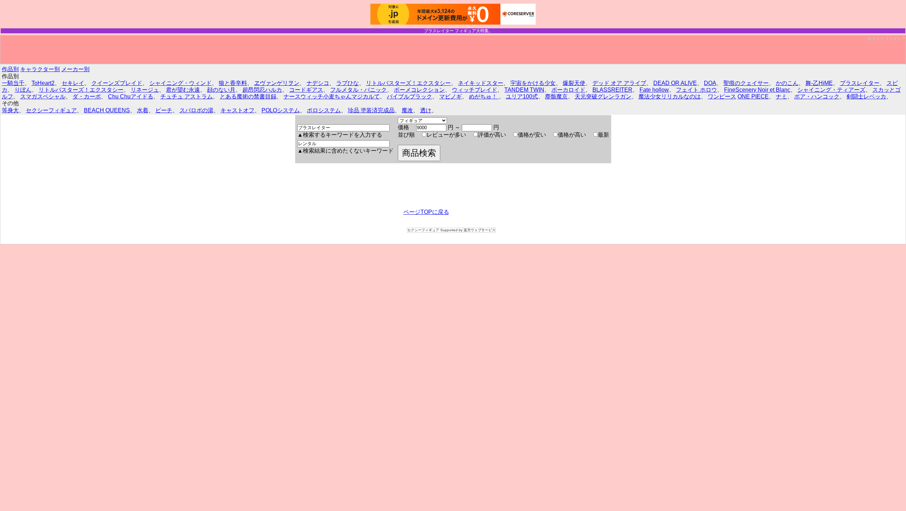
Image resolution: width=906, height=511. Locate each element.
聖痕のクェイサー (746, 83)
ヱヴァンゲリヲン (276, 83)
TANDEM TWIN (524, 90)
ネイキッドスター (480, 83)
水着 (142, 110)
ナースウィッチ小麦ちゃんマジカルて (331, 96)
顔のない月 (221, 90)
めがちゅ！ (484, 96)
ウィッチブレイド (474, 90)
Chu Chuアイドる (130, 96)
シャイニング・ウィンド (180, 83)
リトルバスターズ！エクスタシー (408, 83)
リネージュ (145, 90)
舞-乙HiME (819, 83)
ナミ (781, 96)
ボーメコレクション (419, 90)
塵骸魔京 (556, 96)
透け (425, 110)
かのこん (787, 83)
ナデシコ (317, 83)
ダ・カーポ (87, 96)
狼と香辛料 (233, 83)
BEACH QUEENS (107, 110)
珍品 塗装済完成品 (371, 110)
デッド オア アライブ (619, 83)
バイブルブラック (409, 96)
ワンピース (722, 96)
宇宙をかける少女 (533, 83)
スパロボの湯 (196, 110)
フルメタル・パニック (358, 90)
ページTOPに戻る (426, 212)
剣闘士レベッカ (866, 96)
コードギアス (306, 90)
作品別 (10, 69)
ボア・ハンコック (816, 96)
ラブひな (347, 83)
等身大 (10, 110)
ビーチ (163, 110)
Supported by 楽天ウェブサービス (467, 230)
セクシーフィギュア (886, 38)
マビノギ (450, 96)
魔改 (407, 110)
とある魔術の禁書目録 (248, 96)
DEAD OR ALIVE (675, 83)
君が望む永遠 (183, 90)
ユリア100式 (522, 96)
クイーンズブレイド (116, 83)
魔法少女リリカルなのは (669, 96)
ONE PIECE (753, 96)
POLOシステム (281, 110)
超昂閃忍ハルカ (262, 90)
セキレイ (73, 83)
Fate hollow (654, 90)
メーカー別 (75, 69)
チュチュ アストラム (186, 96)
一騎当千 (13, 83)
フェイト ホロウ (696, 90)
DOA (710, 83)
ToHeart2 (43, 83)
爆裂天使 (574, 83)
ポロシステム (324, 110)
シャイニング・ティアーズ (831, 90)
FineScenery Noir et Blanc (757, 90)
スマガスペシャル (42, 96)
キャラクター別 (40, 69)
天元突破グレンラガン (603, 96)
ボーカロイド (568, 90)
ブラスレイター (859, 83)
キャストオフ (237, 110)
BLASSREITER (612, 90)
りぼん (23, 90)
